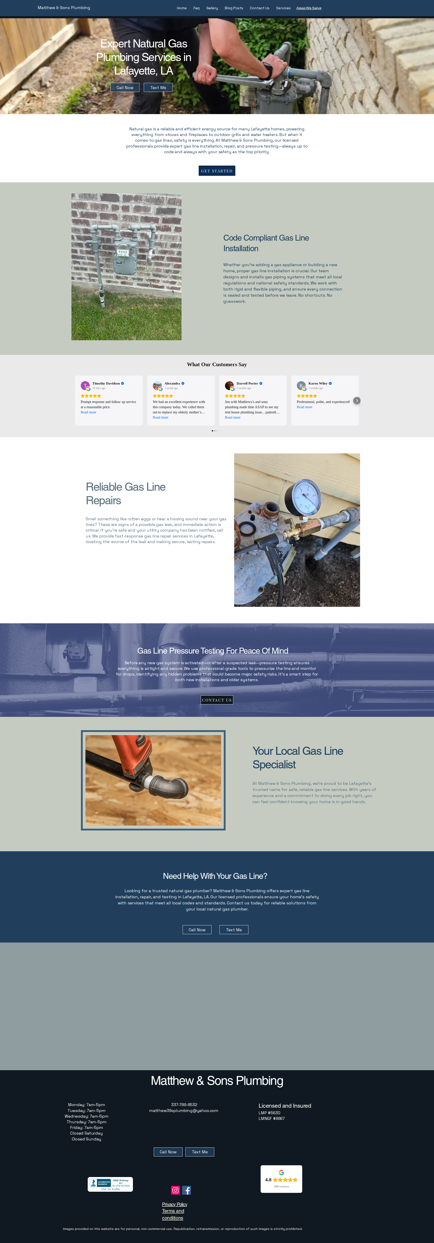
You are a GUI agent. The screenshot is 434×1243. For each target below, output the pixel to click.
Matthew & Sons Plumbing (64, 7)
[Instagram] (175, 1190)
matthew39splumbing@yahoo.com (183, 1110)
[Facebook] (186, 1190)
